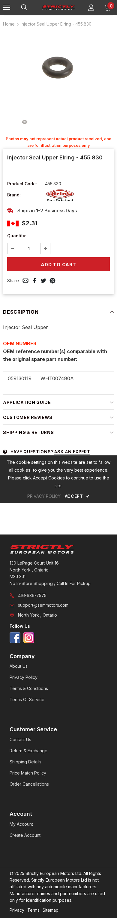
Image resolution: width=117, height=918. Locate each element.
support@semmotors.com (43, 605)
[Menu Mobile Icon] (6, 7)
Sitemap (50, 910)
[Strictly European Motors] (58, 549)
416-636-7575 (32, 595)
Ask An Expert (72, 451)
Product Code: (22, 183)
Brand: (14, 194)
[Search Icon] (30, 8)
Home (9, 23)
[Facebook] (15, 637)
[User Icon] (91, 8)
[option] (58, 69)
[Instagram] (28, 637)
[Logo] (58, 7)
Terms (33, 910)
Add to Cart (58, 264)
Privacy (17, 910)
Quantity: (16, 235)
